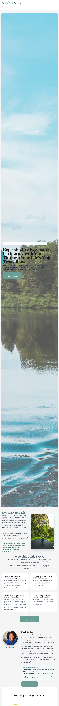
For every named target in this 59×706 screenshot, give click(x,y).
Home (5, 8)
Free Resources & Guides (51, 8)
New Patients (11, 8)
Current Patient (19, 8)
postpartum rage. (37, 582)
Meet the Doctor (40, 8)
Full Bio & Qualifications (10, 647)
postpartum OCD (25, 640)
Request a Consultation (12, 276)
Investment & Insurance (30, 8)
